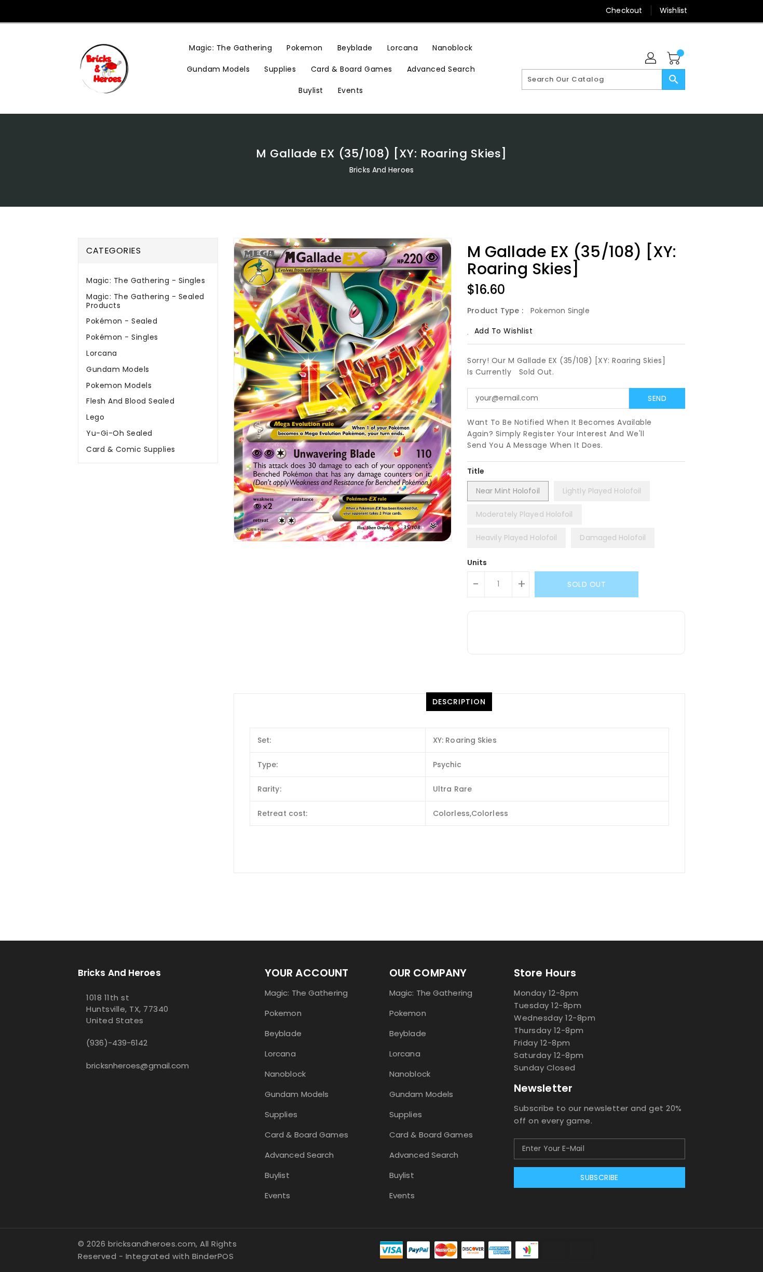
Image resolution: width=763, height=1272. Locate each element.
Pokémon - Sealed (121, 321)
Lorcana (101, 353)
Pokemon (283, 1013)
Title (476, 471)
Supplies (281, 1114)
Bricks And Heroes (381, 170)
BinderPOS (213, 1256)
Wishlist (673, 10)
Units (477, 562)
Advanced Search (299, 1154)
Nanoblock (285, 1073)
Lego (95, 417)
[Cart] (674, 58)
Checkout (624, 10)
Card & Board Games (306, 1134)
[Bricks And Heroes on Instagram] (103, 10)
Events (278, 1195)
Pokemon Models (119, 385)
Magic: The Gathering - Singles (145, 280)
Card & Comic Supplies (130, 449)
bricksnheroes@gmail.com (137, 1065)
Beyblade (283, 1033)
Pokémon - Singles (122, 337)
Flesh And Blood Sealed (130, 401)
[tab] (148, 280)
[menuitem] (230, 47)
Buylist (277, 1175)
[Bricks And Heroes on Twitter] (83, 10)
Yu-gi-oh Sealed (119, 433)
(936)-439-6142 (116, 1042)
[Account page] (651, 58)
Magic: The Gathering (306, 992)
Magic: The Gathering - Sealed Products (145, 301)
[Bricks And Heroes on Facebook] (63, 10)
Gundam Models (117, 369)
